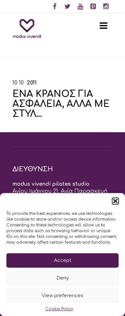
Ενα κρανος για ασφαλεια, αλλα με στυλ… (61, 104)
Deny (62, 278)
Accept (62, 260)
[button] (115, 201)
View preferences (62, 295)
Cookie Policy (59, 309)
